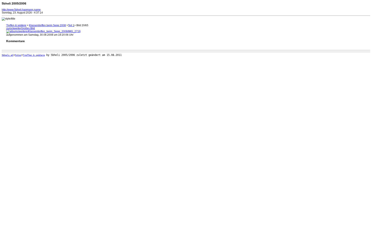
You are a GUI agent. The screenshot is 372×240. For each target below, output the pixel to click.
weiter (17, 28)
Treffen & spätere (16, 25)
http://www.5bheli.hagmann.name (21, 9)
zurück (10, 28)
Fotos (18, 55)
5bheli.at (7, 55)
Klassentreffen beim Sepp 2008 (47, 25)
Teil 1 (71, 25)
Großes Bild (28, 28)
